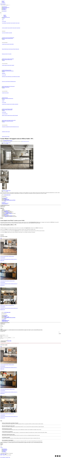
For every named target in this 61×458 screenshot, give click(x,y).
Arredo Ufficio (11, 126)
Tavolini (8, 136)
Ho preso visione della (6, 340)
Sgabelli (3, 58)
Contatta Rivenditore (3, 341)
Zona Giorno (11, 38)
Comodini (3, 70)
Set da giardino (9, 120)
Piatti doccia (8, 81)
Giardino (11, 109)
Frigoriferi (7, 32)
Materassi (7, 70)
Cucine (9, 17)
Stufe (7, 97)
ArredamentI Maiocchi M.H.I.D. (7, 140)
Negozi (3, 1)
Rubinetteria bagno (13, 81)
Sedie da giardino (4, 120)
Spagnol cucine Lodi (4, 203)
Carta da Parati (7, 92)
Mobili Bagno (3, 73)
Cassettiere (12, 65)
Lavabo (6, 81)
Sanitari (3, 86)
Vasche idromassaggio (12, 86)
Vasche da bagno (6, 86)
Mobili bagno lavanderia (16, 76)
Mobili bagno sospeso (5, 76)
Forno (4, 32)
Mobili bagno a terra (10, 76)
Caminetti (3, 92)
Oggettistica (3, 131)
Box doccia (3, 81)
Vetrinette (12, 58)
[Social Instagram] (59, 456)
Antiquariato (3, 126)
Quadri (6, 131)
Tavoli (10, 58)
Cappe (3, 32)
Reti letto (10, 70)
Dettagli (2, 208)
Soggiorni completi (6, 58)
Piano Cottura (6, 37)
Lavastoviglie (10, 32)
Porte (5, 97)
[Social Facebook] (57, 456)
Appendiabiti (7, 126)
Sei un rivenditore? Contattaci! (4, 457)
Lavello (3, 37)
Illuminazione (11, 98)
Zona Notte (10, 59)
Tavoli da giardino (13, 120)
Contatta (1, 447)
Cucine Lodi (3, 202)
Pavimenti (3, 97)
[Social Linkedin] (55, 456)
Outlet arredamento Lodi (5, 320)
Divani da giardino (12, 115)
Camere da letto (9, 65)
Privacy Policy (9, 340)
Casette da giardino (7, 115)
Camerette (5, 65)
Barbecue (3, 115)
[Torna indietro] (3, 39)
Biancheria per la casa (16, 126)
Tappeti (6, 136)
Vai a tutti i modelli (4, 21)
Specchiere (3, 136)
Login (9, 457)
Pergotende (16, 115)
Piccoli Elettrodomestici (11, 37)
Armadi (3, 65)
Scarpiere (8, 131)
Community (3, 2)
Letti (5, 70)
